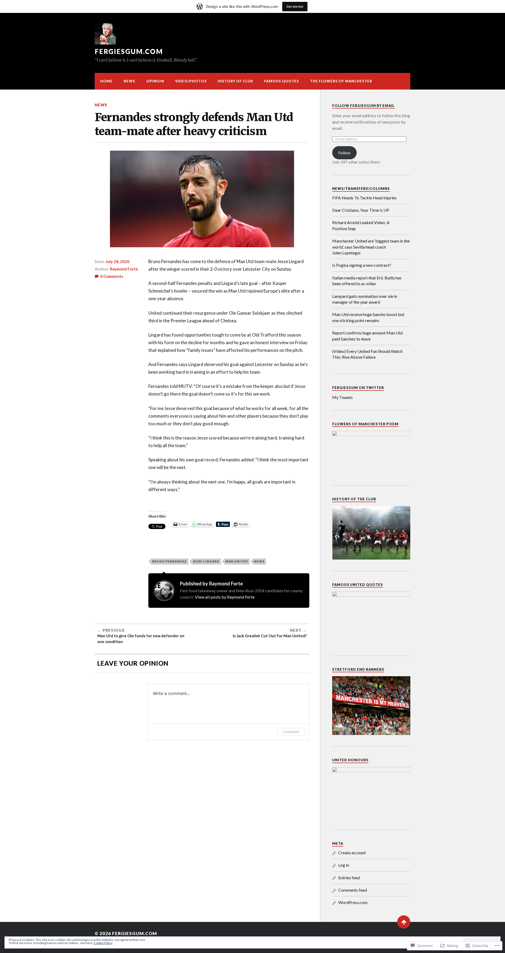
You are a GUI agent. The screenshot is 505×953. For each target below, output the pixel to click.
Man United (236, 561)
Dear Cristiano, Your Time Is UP (360, 210)
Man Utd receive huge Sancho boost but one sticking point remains (368, 317)
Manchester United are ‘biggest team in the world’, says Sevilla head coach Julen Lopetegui (371, 246)
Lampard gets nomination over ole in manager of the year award (364, 299)
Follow (344, 152)
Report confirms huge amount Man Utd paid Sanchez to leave (367, 335)
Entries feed (349, 877)
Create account (352, 852)
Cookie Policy (103, 943)
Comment (291, 731)
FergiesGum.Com (129, 51)
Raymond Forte (124, 268)
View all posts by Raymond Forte (225, 596)
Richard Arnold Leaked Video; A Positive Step (361, 225)
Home (106, 81)
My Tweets (342, 397)
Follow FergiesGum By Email (363, 105)
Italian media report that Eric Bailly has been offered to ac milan (367, 280)
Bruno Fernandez (169, 561)
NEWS (129, 81)
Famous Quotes (281, 81)
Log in (343, 864)
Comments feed (352, 889)
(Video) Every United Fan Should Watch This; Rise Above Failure (367, 354)
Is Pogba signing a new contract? (361, 265)
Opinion (155, 81)
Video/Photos (191, 81)
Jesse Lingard (206, 561)
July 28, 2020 (117, 261)
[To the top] (403, 922)
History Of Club (235, 81)
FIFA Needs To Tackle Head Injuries (364, 197)
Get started (294, 6)
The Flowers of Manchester (341, 81)
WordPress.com (352, 902)
